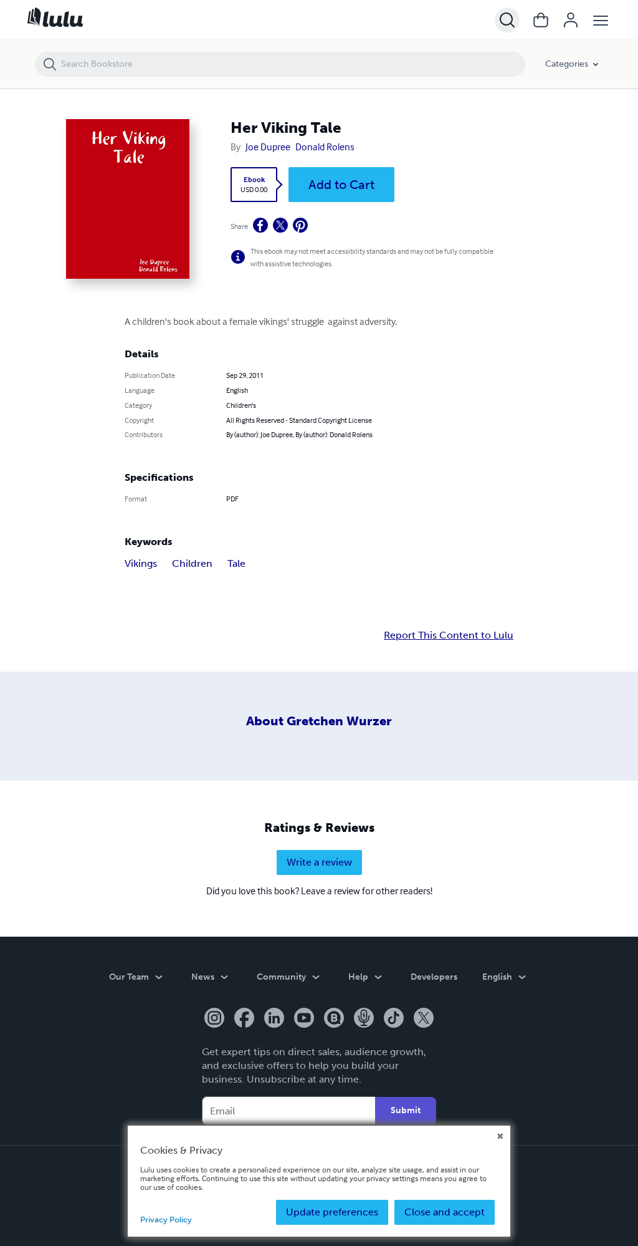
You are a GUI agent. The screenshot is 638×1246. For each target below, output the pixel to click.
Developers (434, 977)
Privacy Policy (166, 1219)
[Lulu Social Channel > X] (424, 1019)
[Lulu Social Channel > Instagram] (214, 1019)
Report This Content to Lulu (448, 635)
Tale (236, 563)
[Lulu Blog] (334, 1019)
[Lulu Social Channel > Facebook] (244, 1019)
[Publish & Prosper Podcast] (364, 1019)
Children (192, 563)
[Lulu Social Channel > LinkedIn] (274, 1019)
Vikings (141, 563)
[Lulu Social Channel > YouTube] (304, 1019)
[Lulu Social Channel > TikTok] (394, 1019)
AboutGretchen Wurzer (319, 720)
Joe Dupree (267, 146)
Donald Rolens (325, 146)
